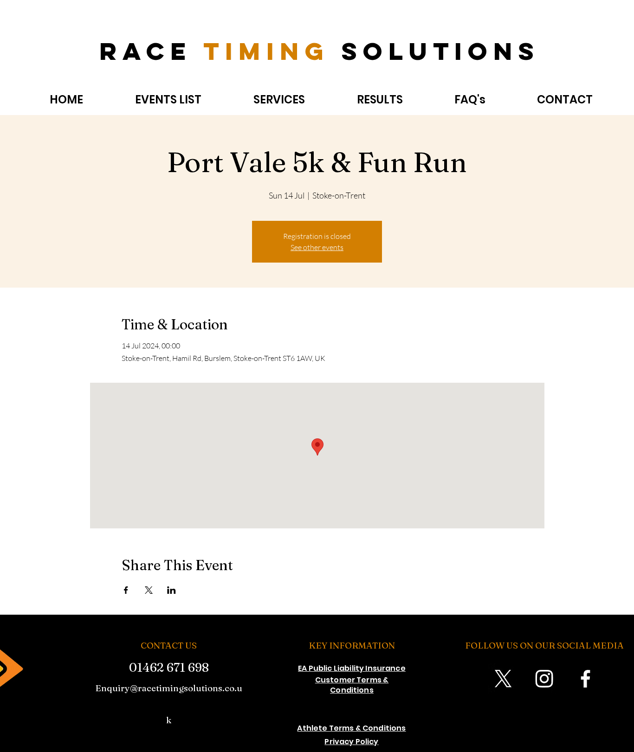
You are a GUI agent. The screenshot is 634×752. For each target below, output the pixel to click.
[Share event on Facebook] (126, 590)
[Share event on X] (148, 590)
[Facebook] (585, 678)
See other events (317, 247)
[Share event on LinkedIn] (171, 590)
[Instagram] (544, 678)
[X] (503, 678)
